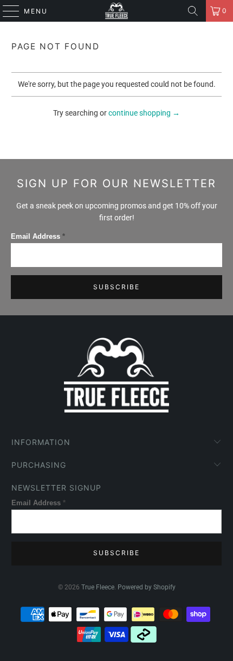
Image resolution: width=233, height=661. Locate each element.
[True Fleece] (117, 11)
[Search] (193, 11)
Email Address (38, 236)
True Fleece (97, 587)
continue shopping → (144, 113)
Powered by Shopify (147, 587)
